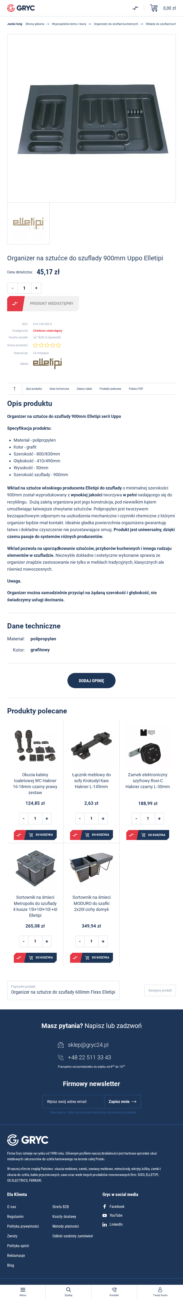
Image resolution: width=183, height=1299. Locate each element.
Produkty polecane (110, 388)
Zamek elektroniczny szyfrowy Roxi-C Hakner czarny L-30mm (148, 780)
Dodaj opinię (91, 680)
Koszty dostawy (64, 1216)
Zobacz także (84, 388)
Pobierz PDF (136, 388)
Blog (10, 1265)
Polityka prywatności (23, 1226)
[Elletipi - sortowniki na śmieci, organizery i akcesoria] (47, 363)
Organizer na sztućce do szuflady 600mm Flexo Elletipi (63, 992)
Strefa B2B (60, 1207)
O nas (11, 1207)
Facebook (117, 1206)
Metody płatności (65, 1226)
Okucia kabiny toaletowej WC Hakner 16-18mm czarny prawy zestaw (35, 783)
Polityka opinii (18, 1246)
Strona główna (34, 24)
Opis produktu (34, 388)
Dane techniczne (59, 388)
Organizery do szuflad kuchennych (116, 24)
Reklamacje (16, 1255)
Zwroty (12, 1236)
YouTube (116, 1215)
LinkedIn (116, 1224)
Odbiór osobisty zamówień (72, 1236)
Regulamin (15, 1216)
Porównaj (14, 303)
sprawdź (54, 337)
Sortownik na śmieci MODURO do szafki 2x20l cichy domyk (91, 903)
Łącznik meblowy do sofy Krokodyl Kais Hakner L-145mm (91, 780)
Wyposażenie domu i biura (69, 24)
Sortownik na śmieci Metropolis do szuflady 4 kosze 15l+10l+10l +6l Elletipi (35, 906)
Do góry (14, 389)
